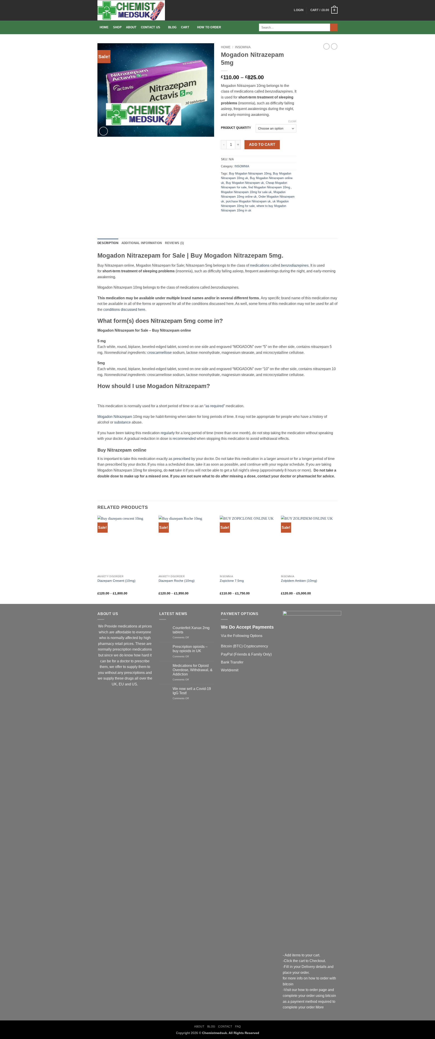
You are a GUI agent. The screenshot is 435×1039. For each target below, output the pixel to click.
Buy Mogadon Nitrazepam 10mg (250, 173)
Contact (225, 1026)
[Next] (337, 559)
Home (104, 27)
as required (214, 406)
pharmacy (106, 644)
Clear (292, 121)
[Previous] (97, 559)
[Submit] (334, 27)
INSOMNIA (243, 47)
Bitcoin (226, 646)
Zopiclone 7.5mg (232, 580)
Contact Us (150, 27)
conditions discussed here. (124, 309)
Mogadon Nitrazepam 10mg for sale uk (246, 192)
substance (122, 422)
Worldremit (229, 670)
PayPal (227, 654)
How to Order (209, 27)
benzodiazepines (295, 265)
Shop (117, 27)
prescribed (181, 459)
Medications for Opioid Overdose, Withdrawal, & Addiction (193, 670)
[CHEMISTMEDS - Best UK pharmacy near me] (131, 10)
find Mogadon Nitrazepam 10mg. (269, 187)
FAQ (238, 1026)
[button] (298, 10)
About (131, 27)
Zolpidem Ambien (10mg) (299, 580)
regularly (168, 433)
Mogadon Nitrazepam (114, 417)
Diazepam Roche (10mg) (177, 580)
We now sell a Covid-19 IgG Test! (192, 691)
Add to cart (262, 144)
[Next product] (326, 46)
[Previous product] (334, 46)
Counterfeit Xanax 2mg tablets (191, 630)
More (320, 1007)
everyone (143, 632)
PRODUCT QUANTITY (236, 127)
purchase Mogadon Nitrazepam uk (248, 201)
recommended (184, 438)
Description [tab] (107, 243)
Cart (185, 27)
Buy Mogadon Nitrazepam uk (245, 182)
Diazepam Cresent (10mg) (116, 580)
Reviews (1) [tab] (174, 243)
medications (259, 265)
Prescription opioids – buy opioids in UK (190, 649)
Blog (172, 27)
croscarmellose (159, 352)
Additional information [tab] (141, 243)
